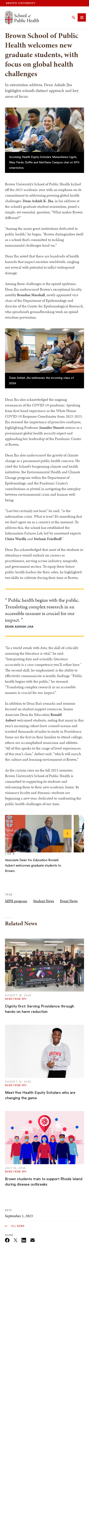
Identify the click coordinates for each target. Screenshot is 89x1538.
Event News (69, 900)
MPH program (16, 900)
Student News (43, 900)
